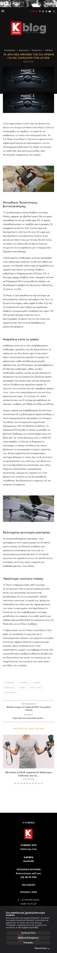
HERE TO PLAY (28, 904)
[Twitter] (43, 11)
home (22, 688)
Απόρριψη (28, 943)
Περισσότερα (40, 948)
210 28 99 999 (28, 877)
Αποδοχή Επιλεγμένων (28, 938)
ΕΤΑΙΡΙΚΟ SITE (28, 845)
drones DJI (10, 688)
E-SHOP (34, 11)
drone (37, 682)
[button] (5, 759)
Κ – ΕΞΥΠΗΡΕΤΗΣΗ (28, 900)
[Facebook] (39, 11)
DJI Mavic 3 (24, 682)
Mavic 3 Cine (35, 688)
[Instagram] (46, 11)
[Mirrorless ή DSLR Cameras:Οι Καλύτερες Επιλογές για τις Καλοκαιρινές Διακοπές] (28, 751)
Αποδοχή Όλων (28, 933)
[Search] (54, 11)
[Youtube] (50, 11)
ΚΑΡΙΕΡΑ (28, 857)
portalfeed (10, 692)
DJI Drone (9, 682)
